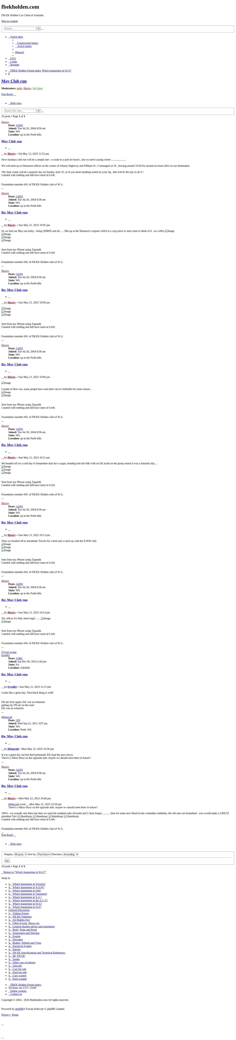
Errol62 (5, 655)
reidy (19, 88)
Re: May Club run (14, 212)
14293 (19, 125)
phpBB (19, 1008)
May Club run (14, 81)
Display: (9, 854)
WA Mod (37, 88)
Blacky (27, 88)
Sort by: (32, 854)
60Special (6, 717)
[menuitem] (26, 43)
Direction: (57, 854)
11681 (19, 658)
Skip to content (9, 21)
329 (18, 720)
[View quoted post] (28, 804)
